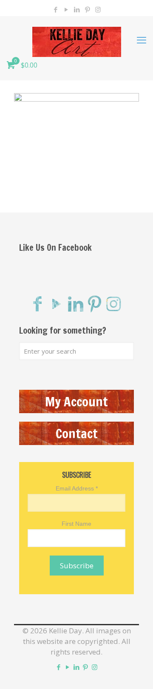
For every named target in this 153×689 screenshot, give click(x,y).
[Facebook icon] (55, 9)
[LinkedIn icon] (77, 9)
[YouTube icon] (66, 9)
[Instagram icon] (98, 9)
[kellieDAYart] (76, 39)
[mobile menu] (141, 39)
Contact (77, 433)
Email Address (77, 488)
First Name (76, 523)
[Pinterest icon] (87, 9)
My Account (76, 401)
